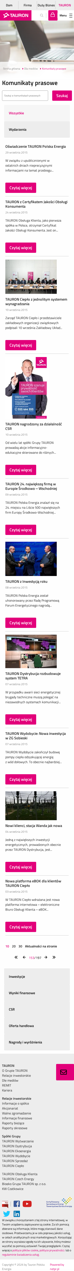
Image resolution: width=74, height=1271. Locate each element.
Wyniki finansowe (22, 993)
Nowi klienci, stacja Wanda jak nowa (33, 825)
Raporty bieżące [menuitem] (13, 1123)
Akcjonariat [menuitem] (10, 1108)
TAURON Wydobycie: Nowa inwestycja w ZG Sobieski (35, 736)
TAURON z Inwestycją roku (26, 581)
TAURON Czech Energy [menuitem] (18, 1178)
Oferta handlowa (21, 1025)
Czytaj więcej (20, 187)
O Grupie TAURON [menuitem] (15, 1070)
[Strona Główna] (15, 15)
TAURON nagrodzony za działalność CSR (33, 426)
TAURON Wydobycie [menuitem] (16, 1155)
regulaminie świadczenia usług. (20, 1254)
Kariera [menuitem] (7, 1090)
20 (14, 946)
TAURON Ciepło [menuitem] (13, 1165)
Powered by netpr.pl (57, 1266)
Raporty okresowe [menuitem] (14, 1128)
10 (7, 946)
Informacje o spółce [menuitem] (15, 1103)
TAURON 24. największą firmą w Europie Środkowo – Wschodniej (31, 486)
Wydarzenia (18, 129)
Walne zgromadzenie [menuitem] (16, 1113)
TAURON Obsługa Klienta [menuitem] (19, 1173)
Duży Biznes (46, 5)
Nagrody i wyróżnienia (25, 1042)
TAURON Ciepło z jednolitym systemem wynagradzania (36, 302)
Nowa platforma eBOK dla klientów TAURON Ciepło (33, 883)
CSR (12, 1009)
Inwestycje (17, 976)
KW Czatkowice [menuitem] (12, 1188)
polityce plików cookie (25, 1250)
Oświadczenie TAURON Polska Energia (35, 146)
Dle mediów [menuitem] (10, 1080)
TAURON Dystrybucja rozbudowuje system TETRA (33, 676)
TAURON (65, 5)
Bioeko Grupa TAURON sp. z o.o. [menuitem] (24, 1183)
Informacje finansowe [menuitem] (17, 1118)
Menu (63, 15)
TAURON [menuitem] (8, 1065)
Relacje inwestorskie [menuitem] (16, 1075)
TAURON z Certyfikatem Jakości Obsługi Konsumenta (36, 204)
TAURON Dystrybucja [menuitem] (17, 1146)
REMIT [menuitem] (6, 1085)
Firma (28, 5)
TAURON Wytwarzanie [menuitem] (18, 1141)
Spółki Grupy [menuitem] (11, 1136)
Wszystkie (16, 113)
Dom (9, 5)
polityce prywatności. (52, 1250)
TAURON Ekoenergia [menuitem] (16, 1150)
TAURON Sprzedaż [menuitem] (15, 1160)
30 (20, 946)
